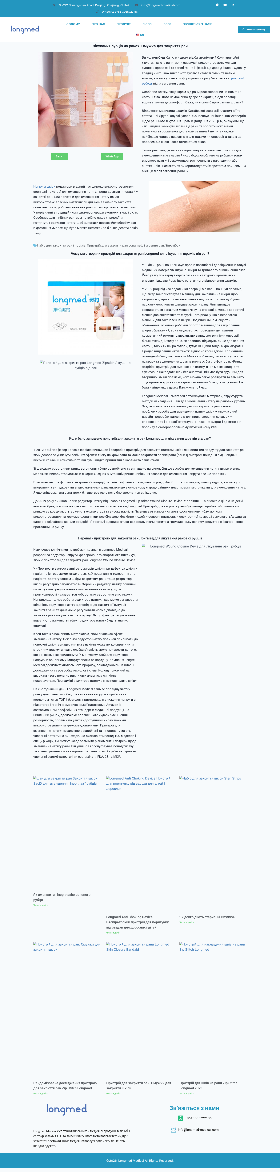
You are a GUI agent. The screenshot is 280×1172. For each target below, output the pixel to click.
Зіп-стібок (172, 245)
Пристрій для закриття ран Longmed (114, 245)
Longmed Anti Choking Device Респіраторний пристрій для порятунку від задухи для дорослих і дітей (137, 922)
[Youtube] (225, 5)
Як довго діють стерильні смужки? (207, 917)
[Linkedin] (233, 5)
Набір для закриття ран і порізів (61, 245)
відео (147, 24)
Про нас (98, 24)
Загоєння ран (154, 245)
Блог (167, 24)
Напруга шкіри (44, 186)
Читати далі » (40, 905)
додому (73, 24)
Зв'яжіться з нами (198, 24)
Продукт (124, 24)
